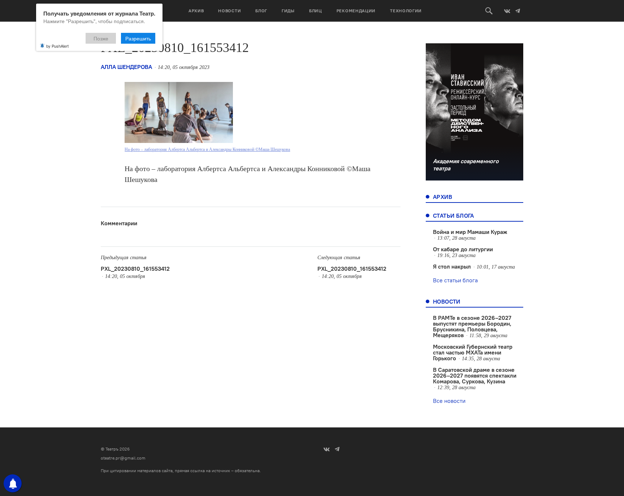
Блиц (315, 10)
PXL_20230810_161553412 (135, 268)
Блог (261, 10)
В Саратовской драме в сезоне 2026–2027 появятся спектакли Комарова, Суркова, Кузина (474, 375)
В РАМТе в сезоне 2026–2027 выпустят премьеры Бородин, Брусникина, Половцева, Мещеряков (472, 326)
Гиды (288, 10)
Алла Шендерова (126, 66)
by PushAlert (57, 46)
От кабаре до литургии (463, 249)
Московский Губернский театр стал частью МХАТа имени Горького (472, 352)
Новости (229, 10)
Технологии (406, 10)
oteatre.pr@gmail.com (123, 458)
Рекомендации (356, 10)
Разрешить (138, 38)
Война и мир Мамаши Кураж (470, 231)
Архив (196, 10)
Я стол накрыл (452, 266)
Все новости (449, 400)
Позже (101, 38)
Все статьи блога (455, 280)
